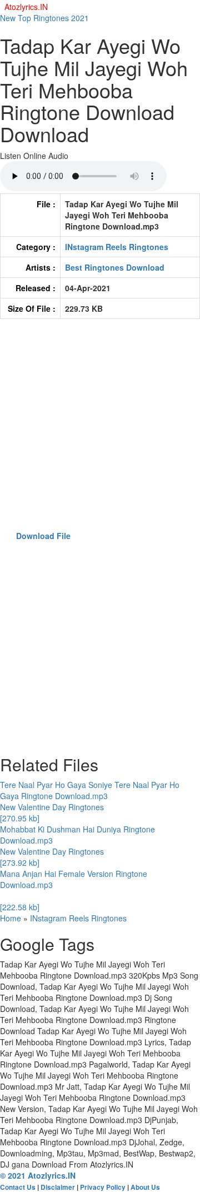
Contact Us (18, 1187)
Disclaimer (58, 1187)
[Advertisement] (100, 430)
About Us (145, 1187)
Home (10, 918)
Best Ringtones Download (114, 267)
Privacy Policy (103, 1187)
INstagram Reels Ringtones (116, 246)
